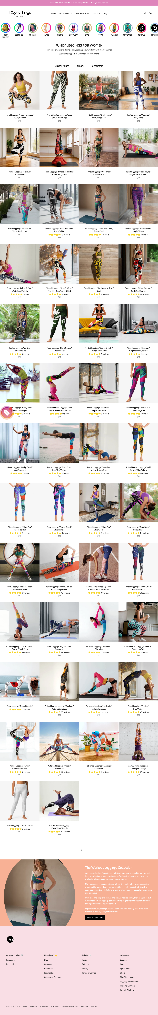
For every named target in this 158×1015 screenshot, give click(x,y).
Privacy (85, 968)
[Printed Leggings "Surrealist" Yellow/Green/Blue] (98, 443)
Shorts (123, 973)
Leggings (123, 960)
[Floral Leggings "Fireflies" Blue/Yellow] (138, 681)
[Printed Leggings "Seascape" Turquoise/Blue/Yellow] (138, 323)
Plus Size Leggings (127, 977)
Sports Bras (125, 968)
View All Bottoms (95, 917)
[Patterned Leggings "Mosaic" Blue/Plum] (59, 741)
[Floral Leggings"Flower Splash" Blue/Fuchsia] (59, 502)
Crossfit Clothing (127, 990)
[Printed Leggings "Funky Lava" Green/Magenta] (138, 383)
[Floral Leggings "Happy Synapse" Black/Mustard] (20, 90)
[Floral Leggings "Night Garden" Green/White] (59, 323)
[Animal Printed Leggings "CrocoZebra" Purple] (59, 801)
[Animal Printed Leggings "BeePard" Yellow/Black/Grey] (59, 681)
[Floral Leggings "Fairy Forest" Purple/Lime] (138, 502)
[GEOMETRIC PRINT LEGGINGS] (97, 66)
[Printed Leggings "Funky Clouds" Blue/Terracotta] (20, 443)
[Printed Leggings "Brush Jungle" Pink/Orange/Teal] (98, 90)
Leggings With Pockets (129, 981)
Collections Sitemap (52, 977)
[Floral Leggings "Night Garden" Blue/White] (59, 622)
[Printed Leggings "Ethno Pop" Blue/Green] (98, 502)
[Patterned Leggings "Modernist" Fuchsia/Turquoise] (98, 681)
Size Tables (49, 973)
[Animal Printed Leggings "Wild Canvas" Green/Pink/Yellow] (59, 383)
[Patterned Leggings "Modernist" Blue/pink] (98, 622)
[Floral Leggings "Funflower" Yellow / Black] (98, 264)
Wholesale (48, 968)
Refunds (85, 964)
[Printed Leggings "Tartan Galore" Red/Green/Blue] (138, 562)
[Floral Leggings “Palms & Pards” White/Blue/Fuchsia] (20, 264)
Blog (46, 960)
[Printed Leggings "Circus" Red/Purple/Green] (20, 741)
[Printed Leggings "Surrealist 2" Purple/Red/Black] (98, 383)
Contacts (48, 964)
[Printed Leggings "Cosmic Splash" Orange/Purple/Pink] (20, 622)
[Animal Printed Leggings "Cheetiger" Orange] (138, 741)
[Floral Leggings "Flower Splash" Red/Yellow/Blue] (20, 562)
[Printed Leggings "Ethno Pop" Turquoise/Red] (20, 502)
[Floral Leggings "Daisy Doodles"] (20, 681)
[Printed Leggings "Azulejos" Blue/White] (138, 90)
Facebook (10, 964)
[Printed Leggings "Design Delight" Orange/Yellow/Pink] (98, 323)
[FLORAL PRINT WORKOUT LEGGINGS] (80, 66)
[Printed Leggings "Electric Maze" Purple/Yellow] (138, 204)
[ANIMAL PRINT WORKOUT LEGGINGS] (62, 66)
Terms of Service (89, 973)
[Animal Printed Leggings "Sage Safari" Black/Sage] (59, 90)
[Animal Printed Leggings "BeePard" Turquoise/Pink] (138, 622)
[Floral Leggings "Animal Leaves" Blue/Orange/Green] (59, 562)
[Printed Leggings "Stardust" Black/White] (20, 147)
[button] (55, 235)
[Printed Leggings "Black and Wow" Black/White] (59, 204)
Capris (122, 964)
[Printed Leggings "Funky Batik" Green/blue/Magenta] (20, 383)
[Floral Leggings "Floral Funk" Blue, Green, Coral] (98, 204)
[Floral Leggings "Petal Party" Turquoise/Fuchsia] (20, 204)
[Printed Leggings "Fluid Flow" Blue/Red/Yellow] (59, 443)
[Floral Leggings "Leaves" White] (20, 801)
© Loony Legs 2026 (13, 1006)
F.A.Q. (84, 960)
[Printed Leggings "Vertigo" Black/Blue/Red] (20, 323)
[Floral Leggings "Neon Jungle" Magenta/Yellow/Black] (138, 147)
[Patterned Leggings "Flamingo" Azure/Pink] (98, 741)
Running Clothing (127, 986)
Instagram (10, 960)
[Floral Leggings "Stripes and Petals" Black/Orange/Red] (59, 147)
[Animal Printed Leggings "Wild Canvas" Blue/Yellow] (138, 443)
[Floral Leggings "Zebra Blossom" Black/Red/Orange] (138, 264)
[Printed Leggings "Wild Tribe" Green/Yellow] (98, 147)
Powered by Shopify (89, 1006)
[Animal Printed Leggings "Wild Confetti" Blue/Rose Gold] (98, 562)
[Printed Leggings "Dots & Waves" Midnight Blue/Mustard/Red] (59, 264)
